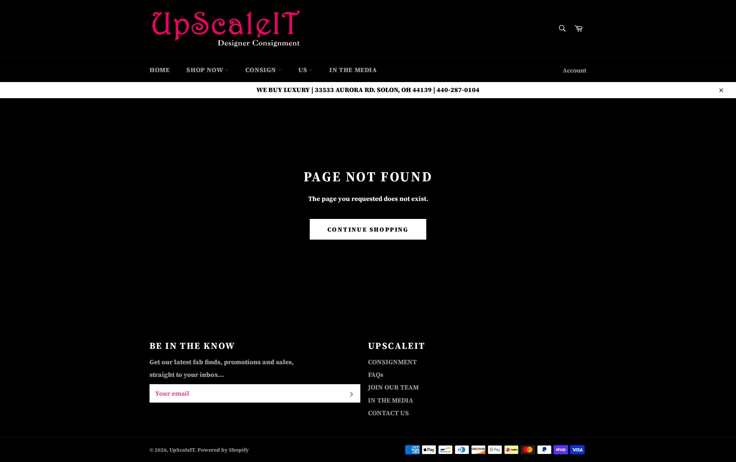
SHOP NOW (205, 69)
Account (574, 70)
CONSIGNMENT (392, 362)
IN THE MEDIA (353, 69)
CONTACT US (388, 413)
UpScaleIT (182, 450)
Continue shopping (368, 229)
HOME (159, 69)
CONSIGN (261, 69)
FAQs (375, 374)
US (303, 69)
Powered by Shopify (223, 450)
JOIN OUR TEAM (393, 387)
